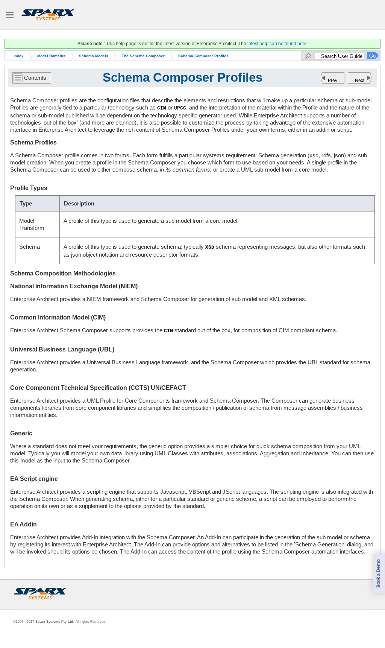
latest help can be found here (277, 43)
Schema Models (93, 56)
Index (19, 56)
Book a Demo (378, 574)
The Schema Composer (143, 56)
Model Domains (51, 56)
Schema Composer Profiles (203, 56)
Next (359, 80)
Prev (332, 80)
